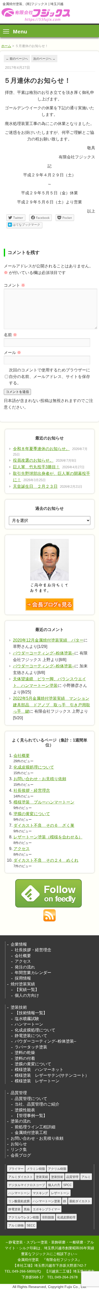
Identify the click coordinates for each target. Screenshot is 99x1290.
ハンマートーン (29, 1024)
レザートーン (60, 1193)
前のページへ (17, 58)
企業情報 (19, 944)
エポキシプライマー (46, 1209)
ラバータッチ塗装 (31, 1047)
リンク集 (19, 1149)
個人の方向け (27, 995)
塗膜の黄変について (31, 814)
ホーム (6, 46)
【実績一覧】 (27, 989)
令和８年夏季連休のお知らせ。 (41, 449)
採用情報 (23, 978)
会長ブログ (21, 1155)
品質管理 (19, 1093)
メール (12, 352)
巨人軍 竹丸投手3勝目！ (36, 467)
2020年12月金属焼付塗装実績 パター (48, 640)
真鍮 (27, 1209)
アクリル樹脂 (57, 1169)
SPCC (67, 1185)
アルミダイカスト (20, 1177)
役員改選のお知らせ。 (33, 460)
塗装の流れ (21, 1121)
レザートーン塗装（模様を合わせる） (47, 837)
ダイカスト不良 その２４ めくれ (45, 860)
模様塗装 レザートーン (37, 1081)
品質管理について (31, 1098)
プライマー (16, 1169)
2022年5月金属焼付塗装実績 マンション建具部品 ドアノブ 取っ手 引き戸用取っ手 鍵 (51, 704)
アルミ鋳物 (16, 1225)
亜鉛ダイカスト (80, 1201)
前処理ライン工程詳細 (35, 1127)
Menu (20, 31)
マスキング (40, 1193)
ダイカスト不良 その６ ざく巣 (43, 825)
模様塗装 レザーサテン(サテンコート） (52, 1075)
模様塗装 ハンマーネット (39, 1069)
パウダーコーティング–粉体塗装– (43, 653)
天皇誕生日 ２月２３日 (35, 486)
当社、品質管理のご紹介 (37, 1104)
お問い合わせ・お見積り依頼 (39, 779)
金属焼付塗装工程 (31, 1132)
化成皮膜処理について (33, 767)
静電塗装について (31, 1035)
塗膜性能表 (25, 1110)
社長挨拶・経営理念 (31, 790)
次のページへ (44, 58)
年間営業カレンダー (33, 972)
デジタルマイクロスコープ (26, 1185)
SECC (31, 1225)
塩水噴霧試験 (27, 1019)
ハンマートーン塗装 (46, 1201)
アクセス (21, 849)
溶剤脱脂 (48, 1217)
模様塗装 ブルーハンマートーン (43, 802)
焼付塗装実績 (23, 984)
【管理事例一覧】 (31, 1115)
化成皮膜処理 (66, 1217)
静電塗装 (14, 1209)
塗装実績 (42, 1177)
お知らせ (19, 1144)
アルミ (86, 1177)
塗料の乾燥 (25, 1052)
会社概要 (21, 755)
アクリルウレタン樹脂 (23, 1217)
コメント (14, 285)
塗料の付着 (25, 1058)
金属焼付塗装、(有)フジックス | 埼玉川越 (35, 15)
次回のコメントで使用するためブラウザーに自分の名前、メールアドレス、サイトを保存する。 (49, 376)
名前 (10, 335)
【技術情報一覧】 (31, 1013)
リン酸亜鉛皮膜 (19, 1201)
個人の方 (54, 1185)
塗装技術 (19, 1007)
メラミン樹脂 (36, 1169)
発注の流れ (25, 967)
